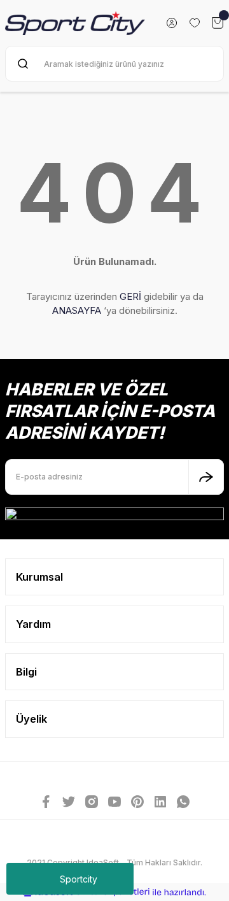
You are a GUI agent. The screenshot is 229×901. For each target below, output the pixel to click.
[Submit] (206, 477)
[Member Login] (171, 23)
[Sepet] (217, 23)
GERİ (130, 296)
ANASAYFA (76, 310)
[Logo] (75, 23)
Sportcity (78, 879)
